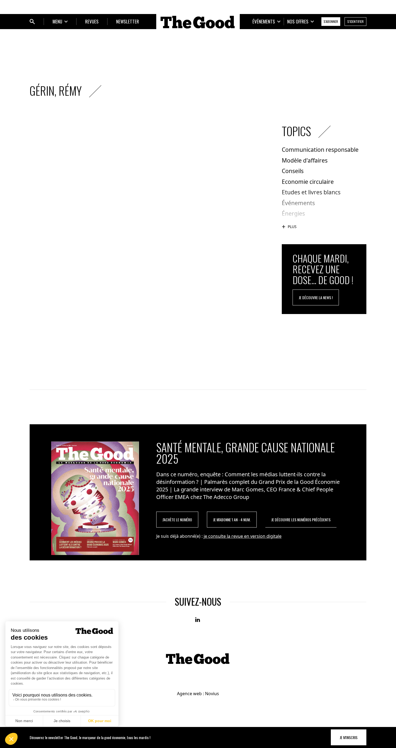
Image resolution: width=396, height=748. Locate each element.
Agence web (189, 694)
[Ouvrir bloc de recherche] (32, 21)
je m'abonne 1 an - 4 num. (232, 519)
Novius (212, 694)
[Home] (198, 22)
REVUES (92, 21)
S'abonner (331, 21)
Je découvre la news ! (316, 297)
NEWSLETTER (127, 21)
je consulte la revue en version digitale (243, 536)
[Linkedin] (198, 620)
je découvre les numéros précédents (301, 519)
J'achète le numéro (177, 519)
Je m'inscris (348, 737)
